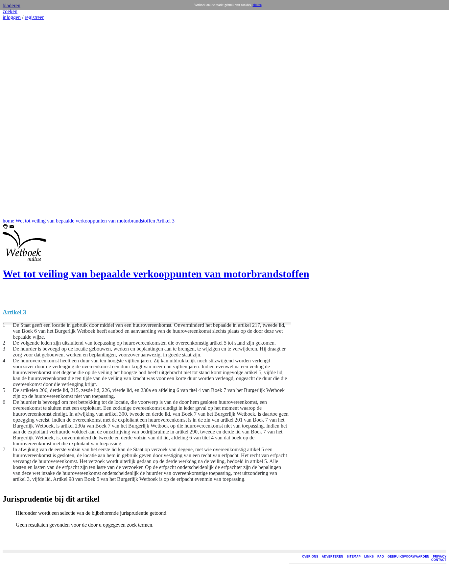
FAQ (380, 556)
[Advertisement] (22, 119)
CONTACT (438, 559)
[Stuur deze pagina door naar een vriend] (11, 227)
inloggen (12, 17)
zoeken (10, 11)
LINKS (369, 556)
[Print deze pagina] (5, 227)
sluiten (257, 5)
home (8, 220)
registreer (34, 17)
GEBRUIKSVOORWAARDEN (408, 556)
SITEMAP (354, 556)
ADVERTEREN (332, 556)
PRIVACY (439, 556)
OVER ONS (310, 556)
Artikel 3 (165, 220)
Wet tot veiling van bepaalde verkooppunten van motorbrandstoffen (85, 220)
